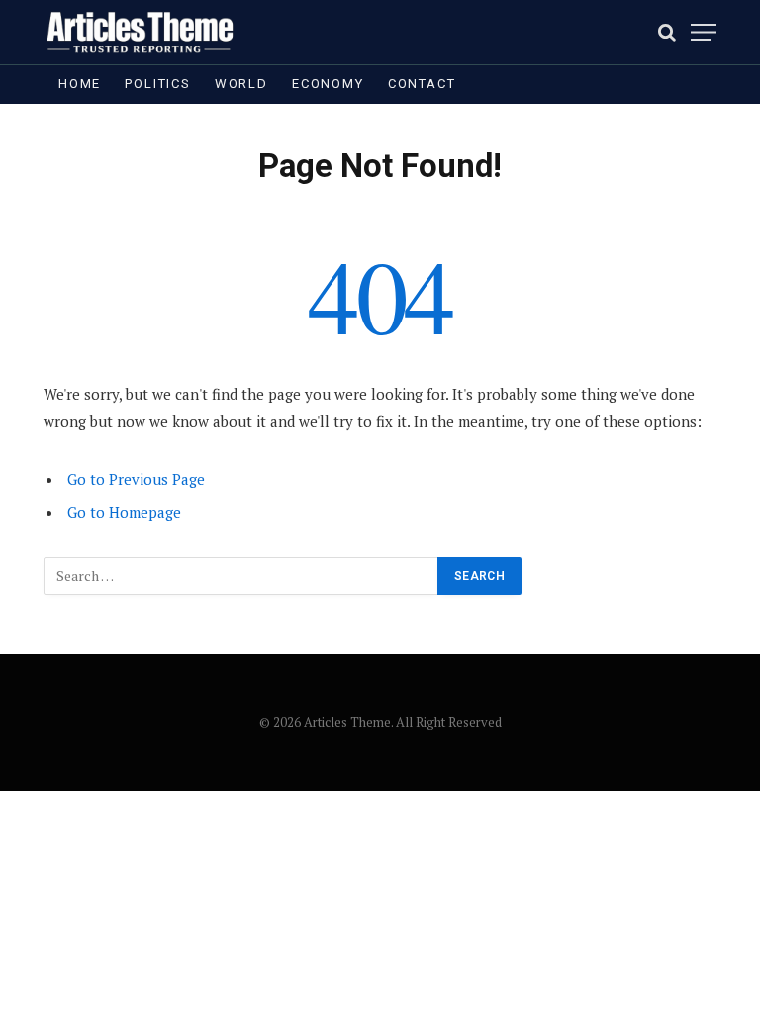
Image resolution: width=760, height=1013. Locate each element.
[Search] (667, 32)
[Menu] (703, 32)
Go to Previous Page (136, 479)
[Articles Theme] (140, 32)
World (241, 83)
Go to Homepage (124, 512)
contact (422, 83)
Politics (158, 83)
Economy (328, 83)
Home (79, 83)
